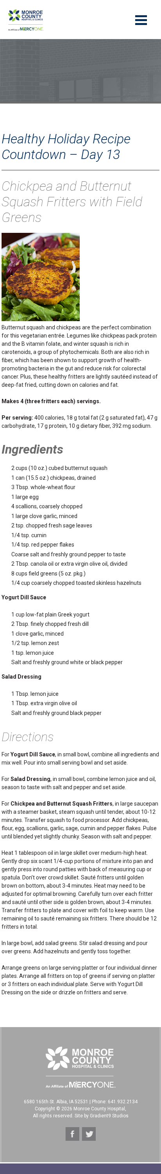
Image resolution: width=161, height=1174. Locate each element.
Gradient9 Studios (109, 1116)
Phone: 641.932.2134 (115, 1101)
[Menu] (141, 19)
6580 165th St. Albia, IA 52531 (56, 1101)
